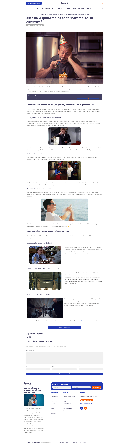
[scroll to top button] (126, 443)
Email (53, 366)
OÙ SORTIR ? (68, 8)
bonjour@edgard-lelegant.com (88, 396)
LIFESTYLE (60, 8)
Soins (52, 408)
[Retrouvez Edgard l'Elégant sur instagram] (102, 3)
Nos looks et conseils (56, 399)
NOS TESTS (81, 8)
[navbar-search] (102, 9)
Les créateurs (54, 401)
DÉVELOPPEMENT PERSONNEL (55, 14)
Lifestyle (53, 403)
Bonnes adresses (67, 408)
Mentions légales (64, 442)
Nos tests (53, 406)
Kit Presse (83, 442)
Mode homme (54, 396)
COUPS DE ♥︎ (89, 8)
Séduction (53, 413)
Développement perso (69, 396)
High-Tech (65, 401)
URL (80, 366)
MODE (37, 8)
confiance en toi (83, 321)
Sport (64, 399)
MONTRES (47, 8)
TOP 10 (74, 8)
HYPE (42, 8)
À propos (74, 442)
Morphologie (54, 410)
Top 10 (65, 406)
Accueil (41, 14)
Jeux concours (67, 410)
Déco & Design (67, 403)
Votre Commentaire (30, 350)
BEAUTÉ (54, 8)
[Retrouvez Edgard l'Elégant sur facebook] (100, 3)
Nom (26, 366)
